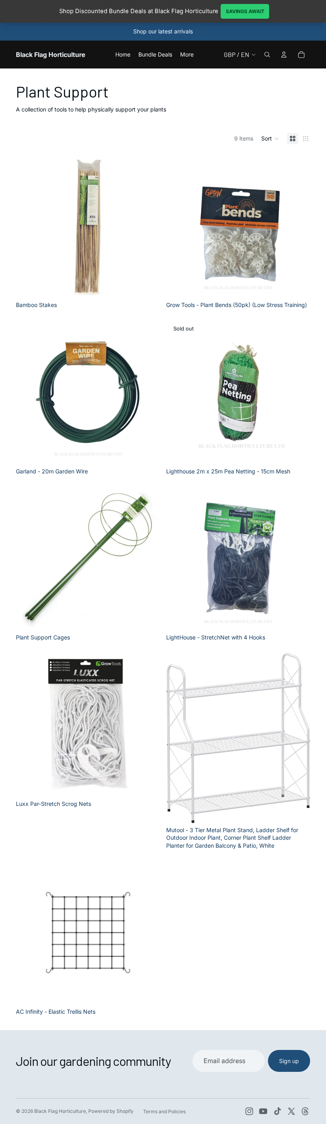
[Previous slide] (178, 226)
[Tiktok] (277, 1111)
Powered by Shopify (111, 1111)
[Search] (267, 54)
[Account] (284, 54)
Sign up (289, 1061)
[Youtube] (263, 1111)
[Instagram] (249, 1111)
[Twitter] (291, 1111)
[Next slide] (298, 226)
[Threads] (305, 1111)
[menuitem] (187, 54)
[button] (270, 138)
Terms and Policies (164, 1111)
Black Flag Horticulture (60, 1111)
